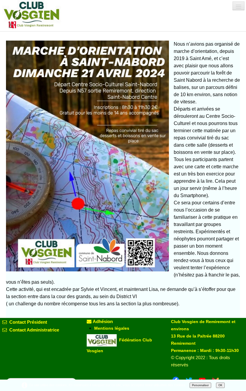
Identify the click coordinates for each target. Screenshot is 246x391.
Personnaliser (200, 385)
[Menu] (238, 6)
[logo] (36, 14)
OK (220, 385)
